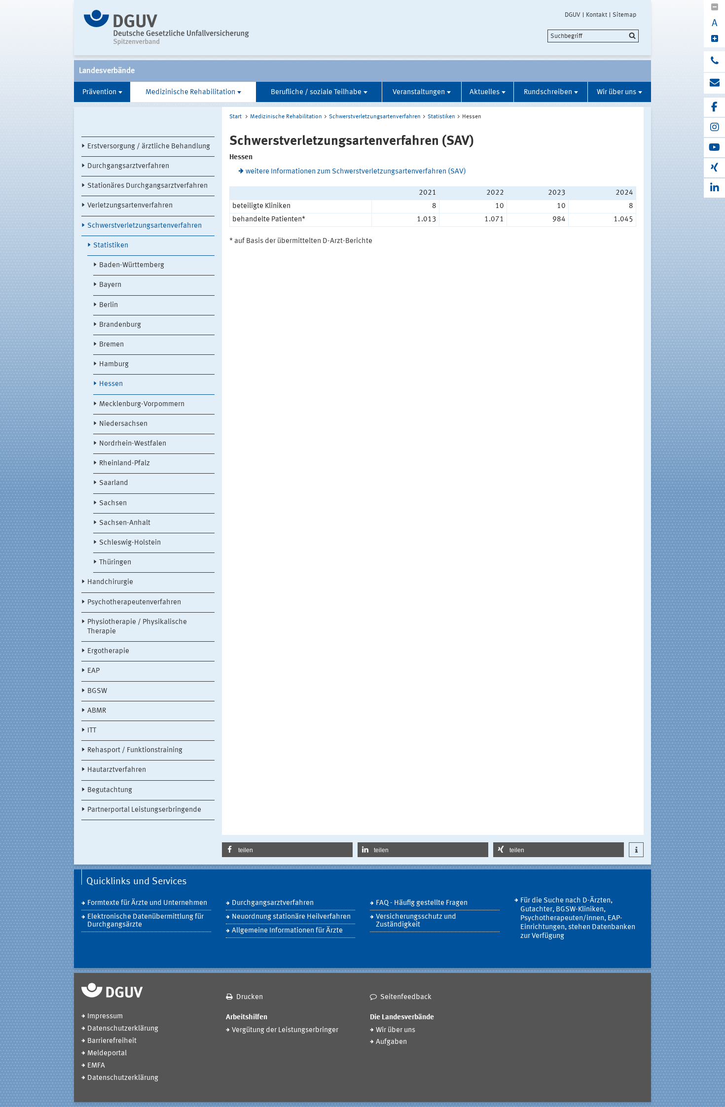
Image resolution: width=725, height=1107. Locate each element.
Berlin (108, 305)
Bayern (110, 285)
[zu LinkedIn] (714, 188)
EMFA (96, 1066)
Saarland (113, 483)
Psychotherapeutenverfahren (134, 602)
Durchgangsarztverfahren (128, 166)
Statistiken (110, 245)
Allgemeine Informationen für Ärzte (287, 930)
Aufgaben (391, 1042)
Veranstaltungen (419, 92)
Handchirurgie (110, 582)
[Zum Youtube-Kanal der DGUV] (714, 147)
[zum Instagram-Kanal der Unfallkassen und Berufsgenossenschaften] (714, 127)
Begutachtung (109, 790)
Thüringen (115, 562)
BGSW (97, 691)
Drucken (249, 997)
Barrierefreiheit (112, 1041)
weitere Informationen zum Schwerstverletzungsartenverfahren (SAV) (356, 171)
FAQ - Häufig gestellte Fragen (422, 903)
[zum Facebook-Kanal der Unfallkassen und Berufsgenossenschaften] (714, 107)
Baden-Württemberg (131, 265)
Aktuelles (485, 92)
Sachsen (113, 503)
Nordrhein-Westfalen (132, 444)
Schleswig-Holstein (130, 543)
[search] (593, 36)
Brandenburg (120, 325)
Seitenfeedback (406, 997)
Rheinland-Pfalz (124, 463)
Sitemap (624, 14)
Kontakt (596, 14)
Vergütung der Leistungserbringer (285, 1030)
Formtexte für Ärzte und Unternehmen (147, 903)
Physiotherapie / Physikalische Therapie (137, 627)
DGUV (572, 14)
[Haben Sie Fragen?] (714, 61)
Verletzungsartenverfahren (130, 205)
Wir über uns (616, 92)
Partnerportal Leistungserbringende (144, 810)
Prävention (99, 92)
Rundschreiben (548, 92)
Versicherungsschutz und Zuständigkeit (416, 921)
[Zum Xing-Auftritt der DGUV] (714, 167)
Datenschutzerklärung (122, 1029)
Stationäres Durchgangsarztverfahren (147, 186)
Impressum (105, 1016)
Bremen (111, 344)
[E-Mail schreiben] (714, 83)
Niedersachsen (123, 424)
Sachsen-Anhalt (124, 523)
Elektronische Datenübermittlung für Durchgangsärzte (145, 921)
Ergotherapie (108, 651)
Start (235, 117)
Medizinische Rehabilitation (190, 92)
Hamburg (114, 364)
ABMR (96, 711)
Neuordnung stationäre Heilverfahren (291, 917)
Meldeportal (107, 1053)
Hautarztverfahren (116, 770)
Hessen (111, 384)
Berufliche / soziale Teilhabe (316, 92)
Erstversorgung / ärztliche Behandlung (148, 146)
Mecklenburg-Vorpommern (141, 404)
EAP (93, 671)
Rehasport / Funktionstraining (134, 750)
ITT (91, 730)
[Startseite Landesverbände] (166, 27)
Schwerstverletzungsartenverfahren (144, 226)
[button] (287, 849)
